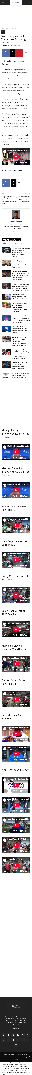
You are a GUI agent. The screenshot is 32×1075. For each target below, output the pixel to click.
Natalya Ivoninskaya (17, 170)
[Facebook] (10, 231)
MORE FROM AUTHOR (12, 243)
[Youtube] (16, 1045)
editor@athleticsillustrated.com (16, 1030)
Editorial (8, 28)
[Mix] (23, 1035)
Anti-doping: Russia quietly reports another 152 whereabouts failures (20, 375)
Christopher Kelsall (7, 45)
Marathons (4, 252)
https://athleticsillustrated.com (16, 224)
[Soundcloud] (18, 1040)
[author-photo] (16, 219)
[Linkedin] (17, 231)
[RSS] (8, 1040)
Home (2, 28)
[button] (3, 2)
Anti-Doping (15, 28)
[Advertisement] (16, 406)
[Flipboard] (8, 1035)
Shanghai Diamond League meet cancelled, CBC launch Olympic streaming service (23, 199)
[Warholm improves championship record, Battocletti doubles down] (6, 297)
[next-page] (6, 382)
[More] (26, 53)
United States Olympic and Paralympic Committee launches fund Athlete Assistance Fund (9, 199)
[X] (21, 231)
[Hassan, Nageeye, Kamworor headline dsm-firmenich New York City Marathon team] (6, 263)
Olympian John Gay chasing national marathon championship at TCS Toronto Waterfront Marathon (21, 252)
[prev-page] (3, 382)
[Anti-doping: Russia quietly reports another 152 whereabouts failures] (6, 375)
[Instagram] (14, 231)
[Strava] (23, 1040)
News (3, 275)
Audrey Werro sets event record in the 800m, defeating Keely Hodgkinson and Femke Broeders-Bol (20, 307)
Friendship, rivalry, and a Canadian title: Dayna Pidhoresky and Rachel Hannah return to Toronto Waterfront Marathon (20, 341)
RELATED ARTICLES (11, 240)
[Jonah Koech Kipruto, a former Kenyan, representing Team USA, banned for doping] (6, 364)
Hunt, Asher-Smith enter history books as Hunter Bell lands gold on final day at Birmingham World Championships (21, 275)
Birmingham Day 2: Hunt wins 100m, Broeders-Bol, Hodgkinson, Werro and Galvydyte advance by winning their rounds (20, 354)
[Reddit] (3, 1040)
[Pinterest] (27, 1035)
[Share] (13, 1040)
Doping (9, 170)
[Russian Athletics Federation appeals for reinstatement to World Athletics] (6, 329)
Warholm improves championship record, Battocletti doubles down (20, 297)
